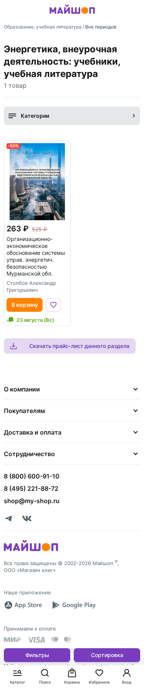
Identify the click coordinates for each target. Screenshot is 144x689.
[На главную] (72, 15)
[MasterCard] (54, 640)
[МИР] (13, 639)
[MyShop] (31, 550)
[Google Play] (73, 605)
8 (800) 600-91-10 (32, 476)
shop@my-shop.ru (32, 501)
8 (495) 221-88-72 (31, 488)
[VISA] (36, 640)
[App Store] (23, 605)
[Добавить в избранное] (53, 305)
